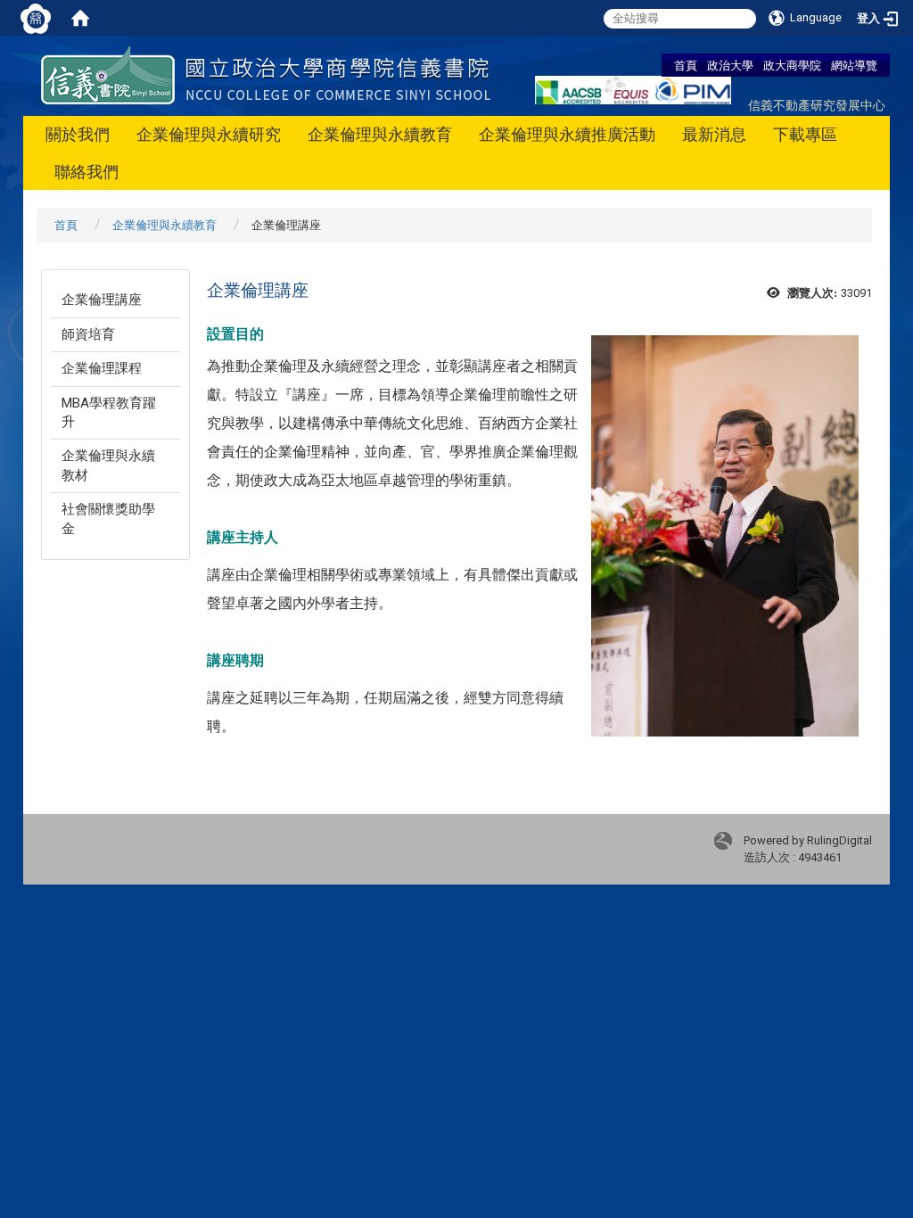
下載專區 (805, 134)
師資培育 (88, 334)
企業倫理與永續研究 (208, 134)
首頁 (685, 65)
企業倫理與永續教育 (380, 134)
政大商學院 (792, 65)
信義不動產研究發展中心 (816, 104)
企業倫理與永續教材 (108, 465)
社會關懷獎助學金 (108, 518)
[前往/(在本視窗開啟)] (265, 74)
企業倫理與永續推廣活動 (567, 134)
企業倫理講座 (102, 300)
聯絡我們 (86, 171)
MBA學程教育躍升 (109, 412)
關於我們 (77, 134)
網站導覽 (854, 65)
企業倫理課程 (102, 368)
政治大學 (730, 65)
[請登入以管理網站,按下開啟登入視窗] (35, 18)
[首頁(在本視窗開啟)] (80, 18)
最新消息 (714, 134)
